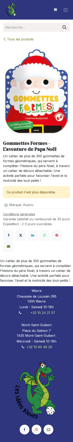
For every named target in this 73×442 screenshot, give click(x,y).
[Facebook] (8, 235)
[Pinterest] (57, 235)
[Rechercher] (64, 27)
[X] (21, 235)
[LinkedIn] (33, 235)
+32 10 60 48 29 (39, 347)
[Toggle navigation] (65, 9)
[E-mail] (8, 246)
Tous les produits (20, 39)
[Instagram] (36, 429)
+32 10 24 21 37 (42, 313)
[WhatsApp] (44, 235)
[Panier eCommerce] (55, 9)
